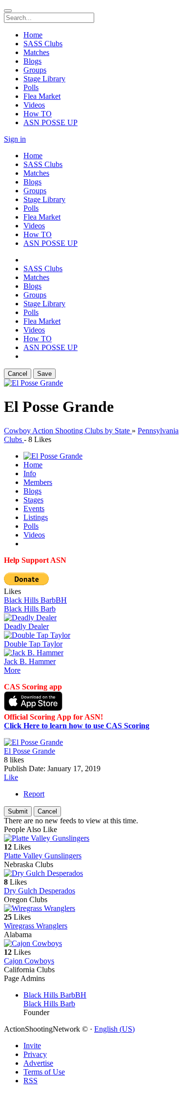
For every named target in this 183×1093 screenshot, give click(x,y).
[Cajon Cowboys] (91, 943)
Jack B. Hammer (30, 661)
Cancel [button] (17, 373)
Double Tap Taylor (33, 644)
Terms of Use (44, 1072)
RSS (30, 1080)
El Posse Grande (29, 751)
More (12, 670)
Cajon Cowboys (29, 961)
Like (11, 777)
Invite (32, 1045)
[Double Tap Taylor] (91, 635)
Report (33, 794)
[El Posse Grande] (91, 742)
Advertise (38, 1063)
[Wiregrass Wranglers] (91, 908)
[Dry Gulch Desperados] (91, 873)
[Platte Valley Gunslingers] (91, 838)
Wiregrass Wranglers (35, 926)
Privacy (35, 1054)
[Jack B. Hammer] (91, 652)
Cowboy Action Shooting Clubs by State (68, 430)
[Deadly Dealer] (91, 617)
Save (44, 373)
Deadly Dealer (26, 626)
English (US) (114, 1029)
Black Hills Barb (30, 609)
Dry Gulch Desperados (39, 891)
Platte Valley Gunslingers (42, 856)
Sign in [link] (15, 139)
